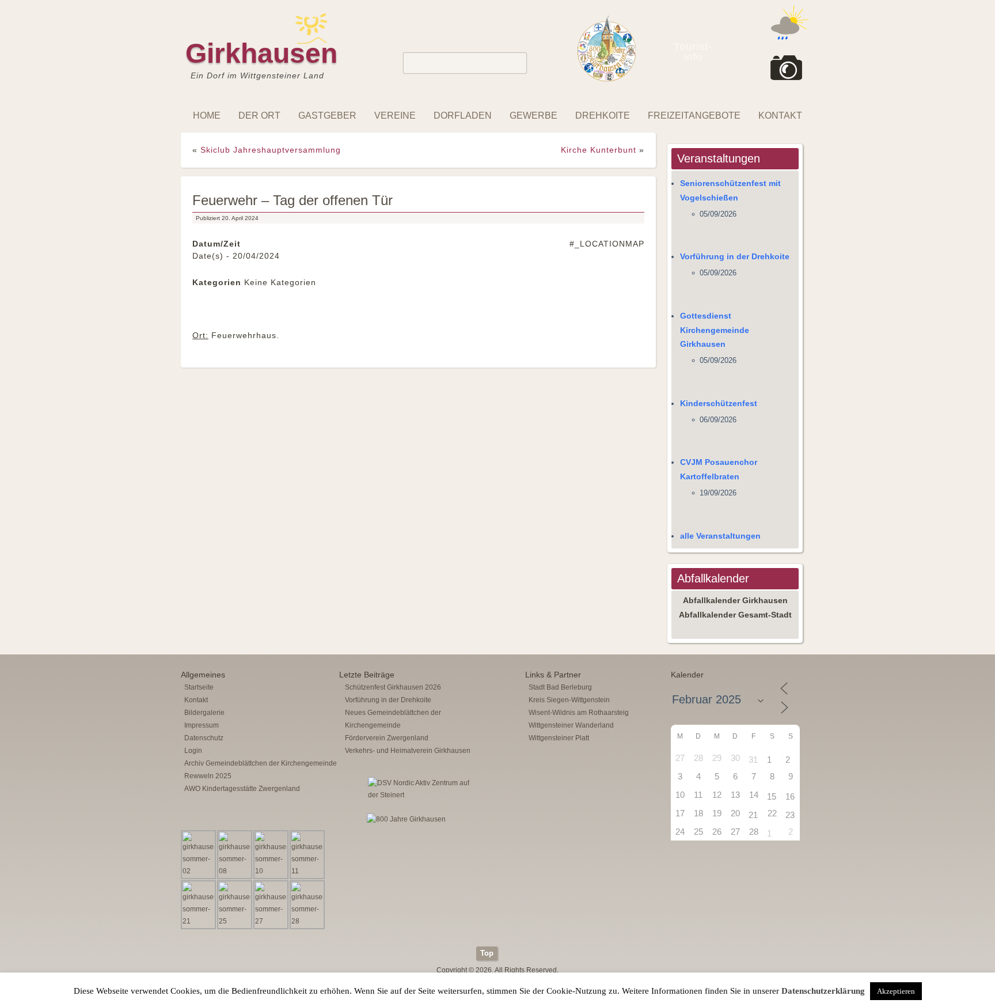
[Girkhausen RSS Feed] (805, 943)
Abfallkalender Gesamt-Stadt (735, 614)
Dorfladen (463, 115)
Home (207, 115)
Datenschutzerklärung (823, 990)
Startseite (199, 687)
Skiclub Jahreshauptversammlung (270, 149)
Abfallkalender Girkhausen (735, 600)
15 (771, 796)
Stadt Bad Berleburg (560, 687)
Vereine (395, 115)
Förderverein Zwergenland (386, 738)
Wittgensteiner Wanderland (571, 725)
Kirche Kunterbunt (598, 149)
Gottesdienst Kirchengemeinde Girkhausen (714, 330)
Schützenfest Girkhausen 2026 (393, 687)
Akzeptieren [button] (896, 991)
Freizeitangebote (694, 115)
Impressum (201, 725)
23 (790, 815)
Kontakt (780, 115)
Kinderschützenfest (718, 403)
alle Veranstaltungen (720, 535)
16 (790, 796)
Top (486, 953)
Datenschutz (203, 738)
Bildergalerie (204, 713)
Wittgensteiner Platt (559, 738)
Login (193, 751)
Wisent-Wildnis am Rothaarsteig (579, 713)
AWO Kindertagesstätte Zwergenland (242, 789)
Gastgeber (327, 115)
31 (753, 759)
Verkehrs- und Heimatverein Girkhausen (407, 751)
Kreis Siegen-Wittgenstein (569, 700)
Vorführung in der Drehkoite (734, 256)
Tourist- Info (693, 52)
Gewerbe (533, 115)
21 (753, 815)
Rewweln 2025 (207, 776)
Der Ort (259, 115)
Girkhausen (261, 53)
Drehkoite (602, 115)
